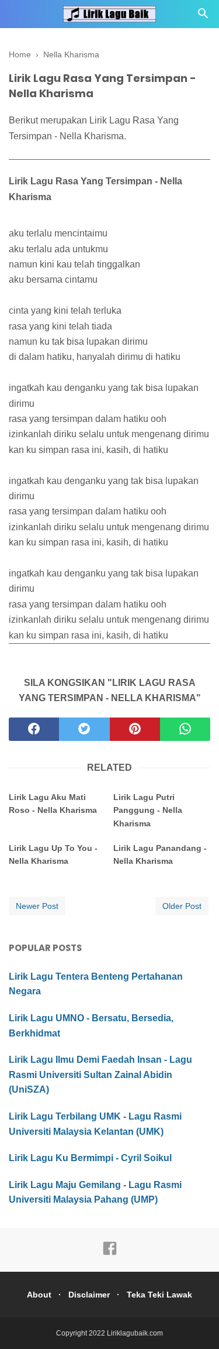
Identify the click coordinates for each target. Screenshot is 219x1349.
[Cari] (203, 17)
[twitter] (84, 729)
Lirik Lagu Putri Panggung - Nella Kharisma (147, 810)
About (39, 1294)
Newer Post (37, 906)
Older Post (181, 906)
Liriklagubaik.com (135, 1333)
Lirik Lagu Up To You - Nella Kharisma (53, 854)
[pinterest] (135, 729)
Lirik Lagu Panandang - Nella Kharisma (160, 854)
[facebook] (34, 729)
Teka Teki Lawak (159, 1294)
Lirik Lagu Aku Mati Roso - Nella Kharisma (53, 803)
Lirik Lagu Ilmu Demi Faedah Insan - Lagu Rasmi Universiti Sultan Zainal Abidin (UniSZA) (100, 1074)
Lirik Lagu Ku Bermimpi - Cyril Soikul (90, 1158)
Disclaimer (89, 1294)
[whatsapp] (185, 729)
